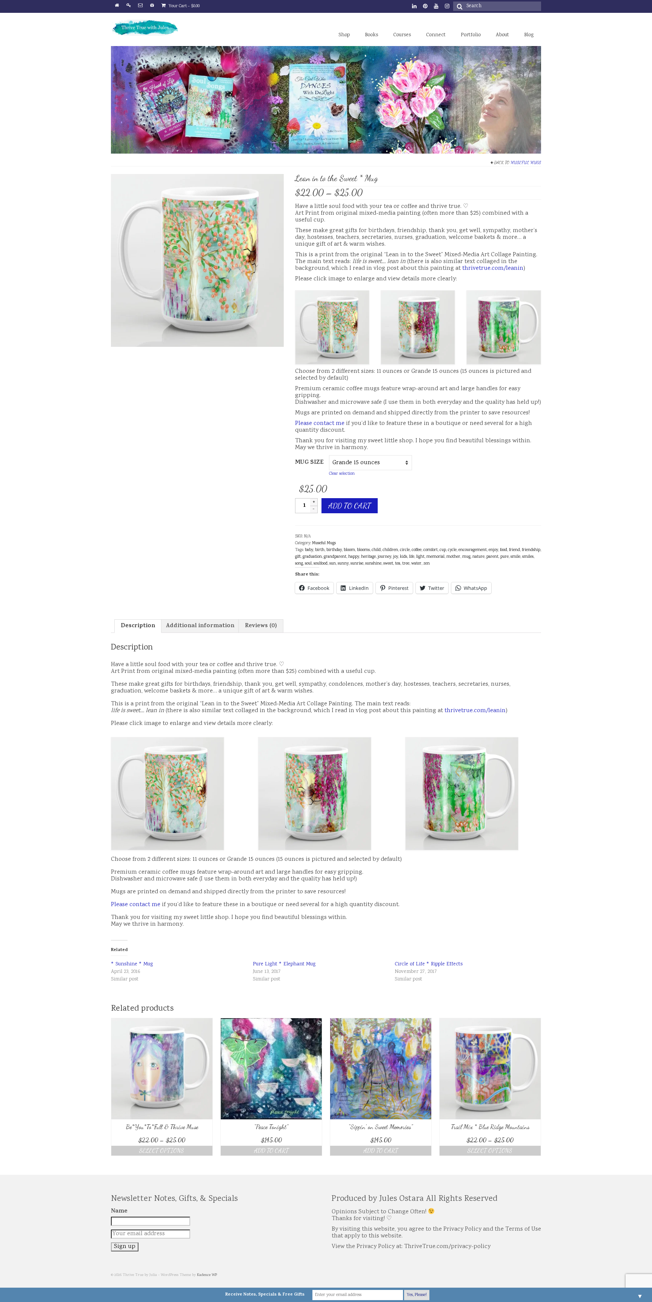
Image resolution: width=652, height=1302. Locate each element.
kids (403, 557)
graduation (312, 557)
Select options (161, 1150)
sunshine (373, 564)
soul (308, 564)
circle (405, 550)
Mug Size (309, 463)
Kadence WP (207, 1275)
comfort (430, 550)
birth (319, 550)
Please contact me (319, 423)
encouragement (472, 550)
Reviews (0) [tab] (261, 626)
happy (353, 557)
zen (426, 564)
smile (515, 557)
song (299, 564)
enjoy (493, 550)
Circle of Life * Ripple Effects (429, 964)
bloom (349, 550)
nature (478, 557)
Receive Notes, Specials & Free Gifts (264, 1295)
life (411, 557)
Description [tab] (138, 626)
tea (397, 564)
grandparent (335, 557)
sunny (343, 564)
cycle (452, 550)
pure (504, 557)
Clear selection (342, 474)
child (376, 550)
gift (298, 557)
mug (466, 557)
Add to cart (349, 505)
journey (384, 557)
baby (309, 550)
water (416, 564)
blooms (363, 550)
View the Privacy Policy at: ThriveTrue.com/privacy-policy (411, 1246)
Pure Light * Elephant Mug (284, 964)
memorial (435, 557)
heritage (368, 557)
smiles (528, 557)
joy (395, 557)
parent (492, 557)
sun (332, 564)
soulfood (321, 564)
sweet (388, 564)
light (420, 557)
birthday (334, 550)
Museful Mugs (526, 162)
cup (443, 550)
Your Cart (184, 6)
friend (514, 550)
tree (405, 564)
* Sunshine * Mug (132, 964)
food (503, 550)
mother (453, 557)
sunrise (357, 564)
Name (119, 1211)
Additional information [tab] (200, 626)
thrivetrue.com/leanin (492, 268)
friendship (531, 550)
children (390, 550)
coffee (416, 550)
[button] (197, 260)
